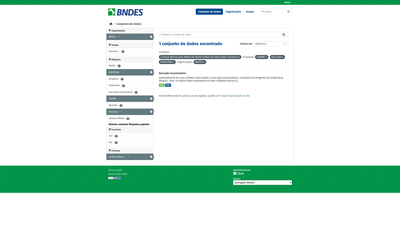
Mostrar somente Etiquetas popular (129, 124)
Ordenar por (246, 43)
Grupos (250, 11)
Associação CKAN (117, 173)
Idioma (236, 179)
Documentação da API (238, 96)
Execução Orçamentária (172, 73)
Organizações (233, 11)
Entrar (287, 2)
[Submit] (288, 11)
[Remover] (239, 57)
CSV (161, 85)
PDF (168, 85)
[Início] (110, 24)
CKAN (238, 173)
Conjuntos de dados (209, 11)
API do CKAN (115, 170)
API (219, 96)
